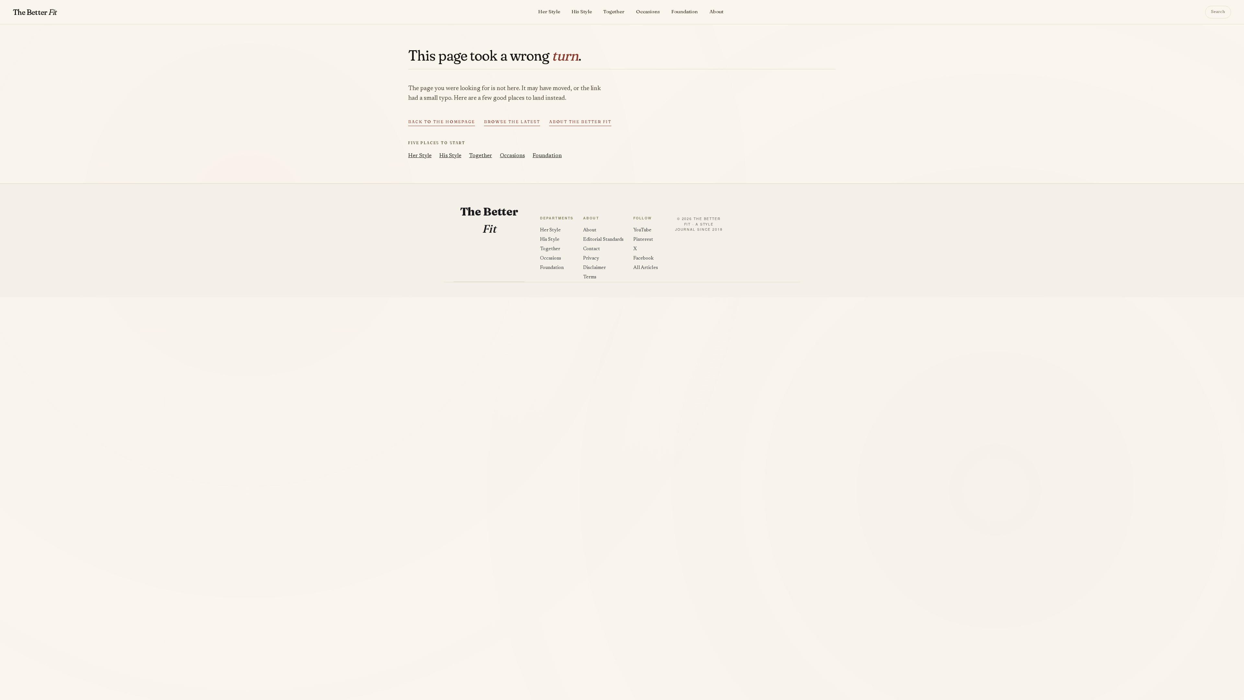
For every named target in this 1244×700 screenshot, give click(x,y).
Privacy (591, 258)
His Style (581, 11)
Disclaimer (594, 267)
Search (1218, 12)
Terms (589, 277)
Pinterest (643, 239)
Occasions (648, 11)
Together (614, 11)
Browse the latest (512, 121)
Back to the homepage (441, 121)
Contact (591, 249)
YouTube (642, 230)
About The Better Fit (580, 121)
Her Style (549, 11)
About (716, 11)
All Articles (645, 267)
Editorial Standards (603, 239)
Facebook (643, 258)
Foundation (684, 11)
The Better (34, 12)
